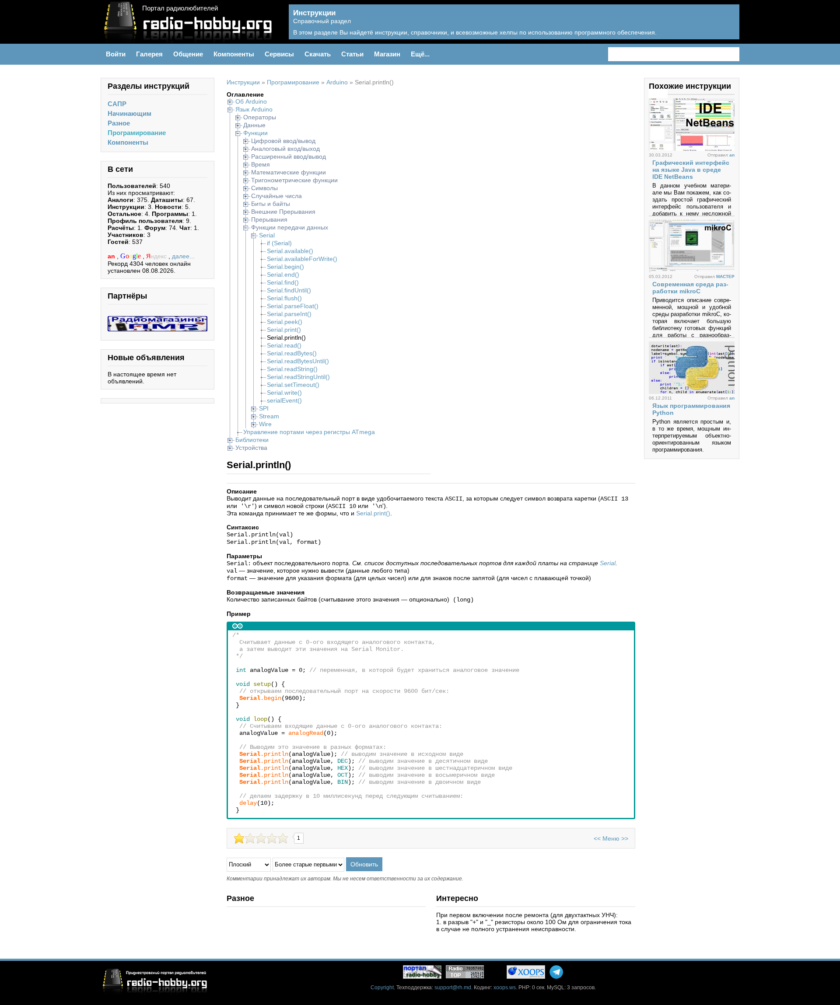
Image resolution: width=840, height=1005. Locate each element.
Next (663, 93)
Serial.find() (283, 282)
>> (624, 838)
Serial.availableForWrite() (302, 258)
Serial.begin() (285, 266)
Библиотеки (252, 439)
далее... (183, 256)
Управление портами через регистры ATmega (309, 431)
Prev (653, 93)
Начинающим (129, 113)
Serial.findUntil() (289, 290)
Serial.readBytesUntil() (298, 361)
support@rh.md (452, 987)
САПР (117, 104)
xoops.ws (505, 987)
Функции (255, 132)
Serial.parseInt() (289, 313)
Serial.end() (283, 274)
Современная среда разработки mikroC (690, 288)
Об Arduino (251, 101)
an (112, 256)
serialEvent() (284, 400)
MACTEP (725, 276)
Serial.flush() (284, 298)
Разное (119, 123)
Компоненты (128, 142)
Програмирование (137, 132)
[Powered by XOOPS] (526, 972)
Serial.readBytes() (292, 353)
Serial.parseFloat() (292, 306)
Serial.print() (284, 329)
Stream (269, 416)
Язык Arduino (254, 109)
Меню (611, 838)
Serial (267, 235)
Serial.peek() (284, 321)
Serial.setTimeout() (293, 384)
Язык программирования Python (691, 409)
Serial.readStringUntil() (298, 376)
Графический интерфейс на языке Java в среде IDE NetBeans (690, 169)
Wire (265, 424)
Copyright (382, 987)
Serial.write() (284, 392)
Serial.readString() (292, 368)
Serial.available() (290, 250)
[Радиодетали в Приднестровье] (157, 319)
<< (597, 838)
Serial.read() (284, 345)
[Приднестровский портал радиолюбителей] (422, 972)
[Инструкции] (726, 26)
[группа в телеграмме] (556, 972)
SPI (264, 408)
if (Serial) (279, 243)
